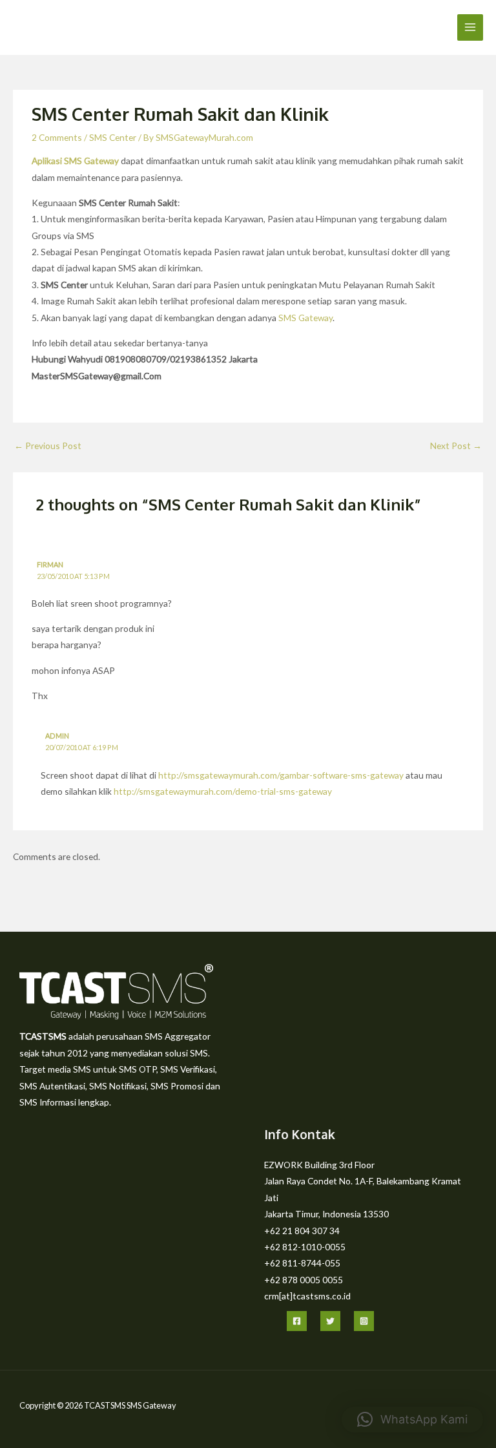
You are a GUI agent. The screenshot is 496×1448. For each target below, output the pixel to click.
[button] (412, 1419)
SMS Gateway (305, 317)
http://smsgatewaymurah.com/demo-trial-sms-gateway (223, 791)
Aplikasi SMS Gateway (75, 160)
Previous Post (47, 445)
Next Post (456, 445)
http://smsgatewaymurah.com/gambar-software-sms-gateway (281, 775)
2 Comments (57, 137)
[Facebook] (297, 1321)
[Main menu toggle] (470, 27)
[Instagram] (364, 1321)
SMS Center (112, 137)
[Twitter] (330, 1321)
